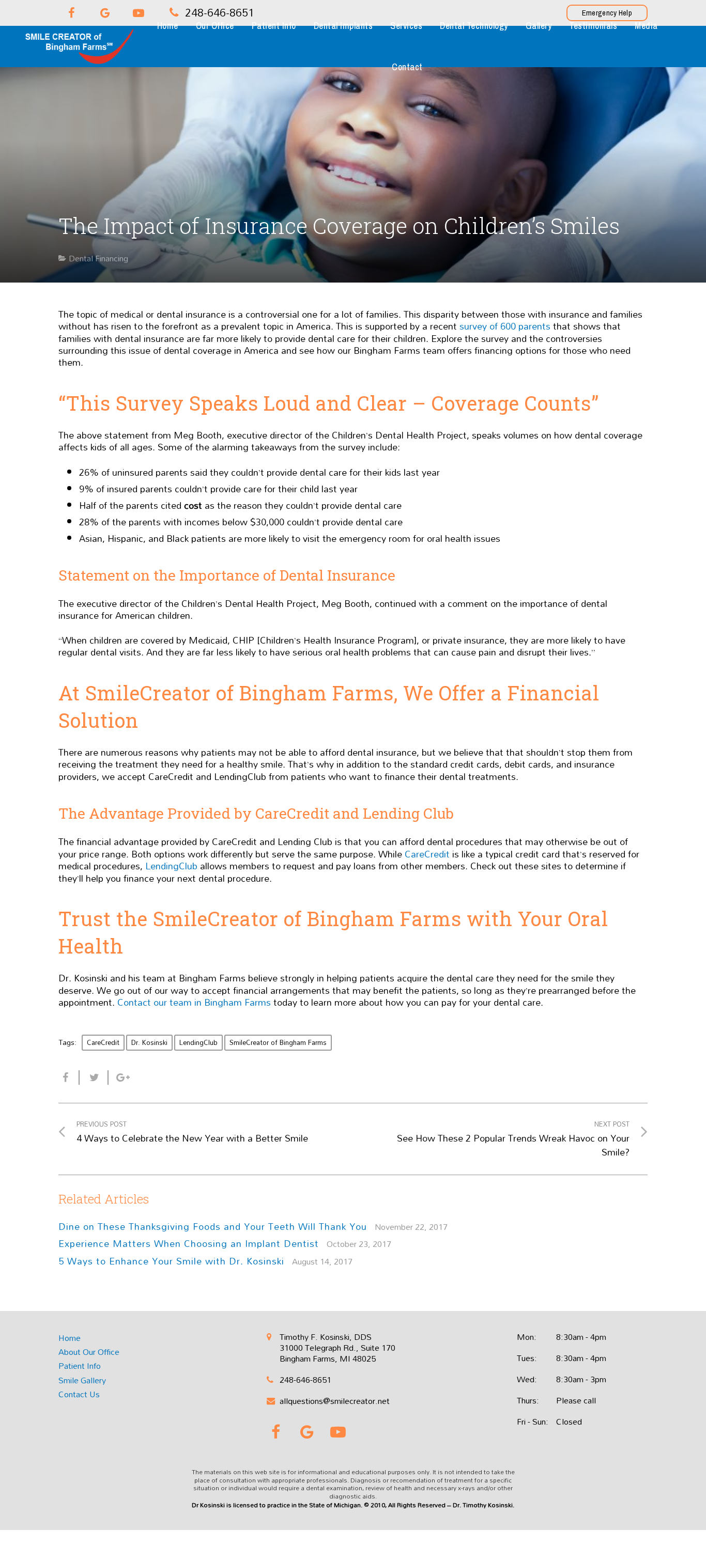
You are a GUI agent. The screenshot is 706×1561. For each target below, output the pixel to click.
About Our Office (88, 1352)
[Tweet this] (94, 1077)
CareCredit (103, 1042)
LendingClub (198, 1042)
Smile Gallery (82, 1380)
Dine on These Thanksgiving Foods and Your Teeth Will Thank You (212, 1226)
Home (69, 1338)
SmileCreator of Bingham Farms (278, 1042)
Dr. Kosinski (149, 1042)
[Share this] (69, 1077)
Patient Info (79, 1365)
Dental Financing (98, 258)
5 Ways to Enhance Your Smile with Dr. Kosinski (171, 1261)
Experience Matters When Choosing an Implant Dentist (188, 1243)
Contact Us (79, 1394)
